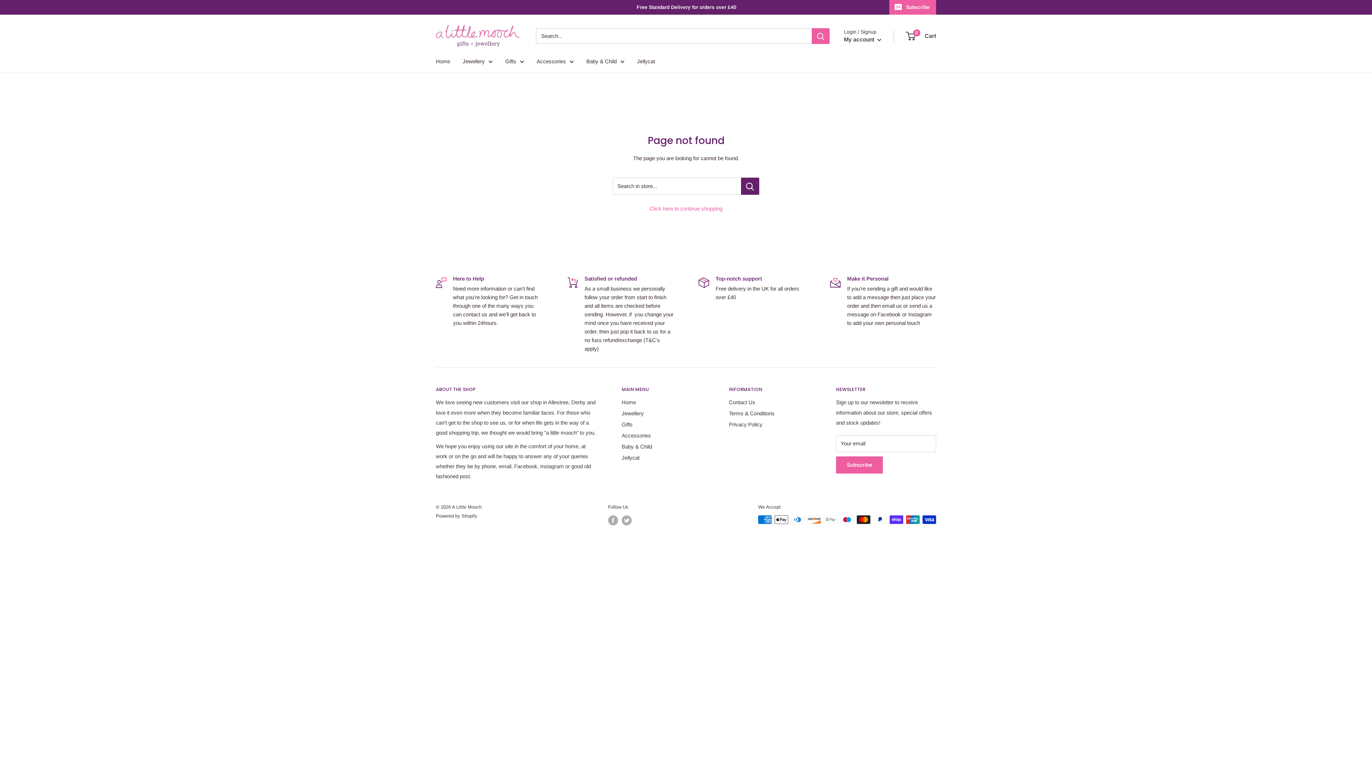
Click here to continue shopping (686, 209)
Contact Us (742, 402)
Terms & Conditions (752, 413)
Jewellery (474, 61)
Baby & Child (601, 61)
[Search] (821, 36)
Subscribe (918, 7)
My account (860, 39)
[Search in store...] (750, 186)
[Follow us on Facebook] (613, 520)
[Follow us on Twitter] (627, 520)
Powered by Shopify (456, 516)
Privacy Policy (745, 424)
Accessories (551, 61)
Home (443, 61)
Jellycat (646, 61)
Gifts (510, 61)
